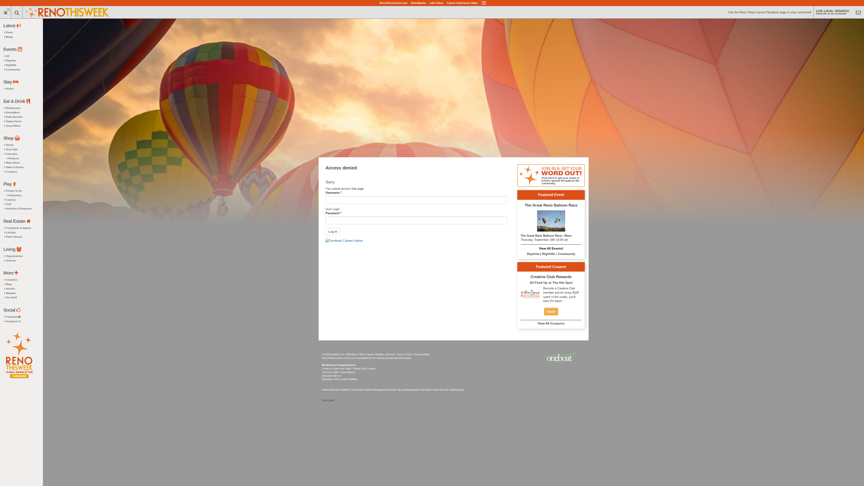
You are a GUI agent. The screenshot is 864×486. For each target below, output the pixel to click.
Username (334, 192)
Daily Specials (14, 116)
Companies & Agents (18, 228)
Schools (11, 260)
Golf (8, 204)
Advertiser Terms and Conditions (340, 379)
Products (13, 158)
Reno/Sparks (418, 3)
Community (13, 69)
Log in (332, 231)
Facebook (12, 316)
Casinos (11, 199)
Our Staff (11, 297)
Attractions (15, 195)
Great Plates (13, 125)
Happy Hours (14, 121)
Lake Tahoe (436, 3)
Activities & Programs (19, 208)
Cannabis (11, 154)
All (7, 56)
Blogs (9, 37)
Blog (9, 284)
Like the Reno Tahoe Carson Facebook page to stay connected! (769, 12)
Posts (9, 32)
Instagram (12, 321)
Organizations (14, 256)
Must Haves (13, 162)
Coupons (11, 171)
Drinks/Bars (13, 112)
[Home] (67, 12)
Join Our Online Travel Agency (339, 372)
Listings (11, 232)
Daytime (11, 60)
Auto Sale (12, 149)
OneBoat (345, 389)
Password (333, 213)
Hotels (10, 88)
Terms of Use (404, 354)
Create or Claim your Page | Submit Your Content (348, 368)
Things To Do (14, 190)
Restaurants (13, 108)
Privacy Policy (422, 354)
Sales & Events (15, 167)
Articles (10, 288)
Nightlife (11, 65)
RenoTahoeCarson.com (393, 3)
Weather (11, 293)
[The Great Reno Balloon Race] (551, 220)
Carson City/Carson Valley (462, 3)
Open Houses (14, 236)
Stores (10, 145)
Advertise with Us (331, 375)
